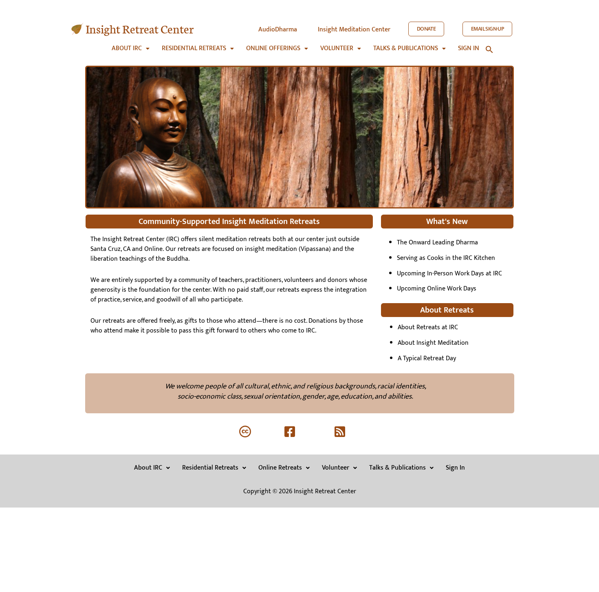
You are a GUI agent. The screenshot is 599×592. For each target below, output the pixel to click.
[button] (131, 48)
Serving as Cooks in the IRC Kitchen (446, 258)
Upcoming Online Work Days (436, 288)
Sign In (455, 467)
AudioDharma (277, 29)
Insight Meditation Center (354, 29)
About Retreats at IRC (428, 327)
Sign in (468, 48)
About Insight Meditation (433, 342)
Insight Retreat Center (140, 28)
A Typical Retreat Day (427, 358)
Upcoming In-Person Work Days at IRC (449, 273)
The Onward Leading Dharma (437, 242)
